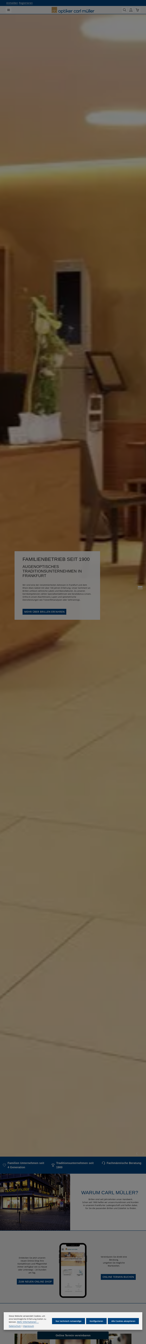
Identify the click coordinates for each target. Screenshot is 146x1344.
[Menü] (8, 10)
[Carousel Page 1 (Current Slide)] (140, 586)
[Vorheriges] (137, 1154)
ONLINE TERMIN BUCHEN (118, 1277)
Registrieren (26, 3)
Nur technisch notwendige (68, 1321)
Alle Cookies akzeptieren (123, 1321)
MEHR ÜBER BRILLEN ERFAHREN (44, 611)
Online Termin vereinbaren (73, 1335)
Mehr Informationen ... (28, 1322)
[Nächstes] (143, 1154)
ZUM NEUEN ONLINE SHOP (35, 1281)
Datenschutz (15, 1326)
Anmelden (12, 3)
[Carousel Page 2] (140, 588)
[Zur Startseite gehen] (73, 10)
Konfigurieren (96, 1321)
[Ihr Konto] (131, 10)
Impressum (28, 1326)
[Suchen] (124, 10)
